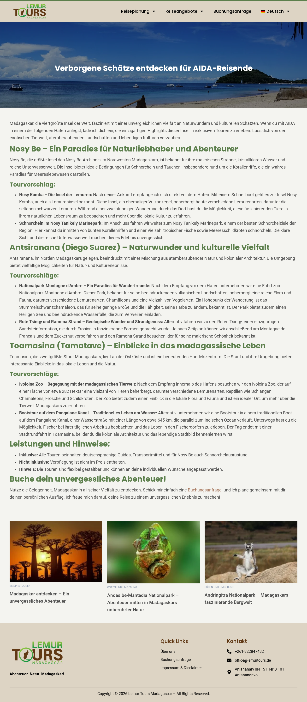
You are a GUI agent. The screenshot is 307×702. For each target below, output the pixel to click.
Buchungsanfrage (232, 11)
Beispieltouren (20, 585)
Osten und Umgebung (122, 587)
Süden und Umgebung (219, 587)
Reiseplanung (135, 11)
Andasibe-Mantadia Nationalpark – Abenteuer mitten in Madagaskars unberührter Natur (143, 602)
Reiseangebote (181, 11)
